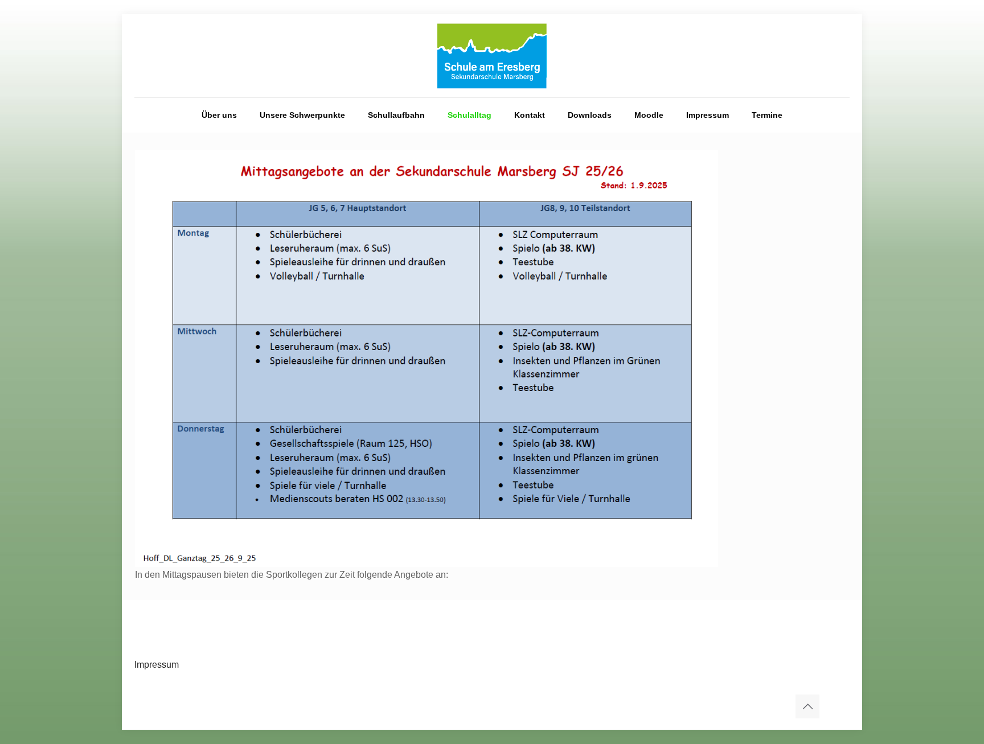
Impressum (156, 664)
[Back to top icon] (807, 706)
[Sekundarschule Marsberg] (492, 55)
